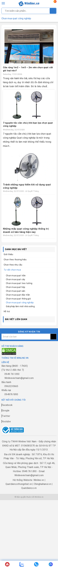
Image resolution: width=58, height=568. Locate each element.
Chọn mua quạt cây (15, 279)
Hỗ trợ (7, 311)
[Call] (36, 564)
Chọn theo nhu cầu (13, 265)
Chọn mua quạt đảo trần (18, 295)
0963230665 (11, 386)
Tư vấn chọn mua (12, 270)
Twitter (6, 416)
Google (6, 410)
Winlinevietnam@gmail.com (19, 378)
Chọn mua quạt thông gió (18, 298)
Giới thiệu (8, 254)
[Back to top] (50, 564)
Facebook (7, 405)
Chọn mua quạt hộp (15, 287)
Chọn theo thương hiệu (15, 259)
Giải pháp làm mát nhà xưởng (20, 306)
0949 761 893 (11, 374)
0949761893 (11, 394)
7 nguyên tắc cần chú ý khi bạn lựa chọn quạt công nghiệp (28, 124)
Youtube (6, 421)
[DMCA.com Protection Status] (8, 351)
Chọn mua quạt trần (16, 275)
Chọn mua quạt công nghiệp (20, 302)
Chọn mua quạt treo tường (19, 283)
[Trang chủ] (7, 564)
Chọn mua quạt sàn (15, 291)
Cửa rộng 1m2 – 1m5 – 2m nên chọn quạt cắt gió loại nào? (28, 69)
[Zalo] (21, 564)
